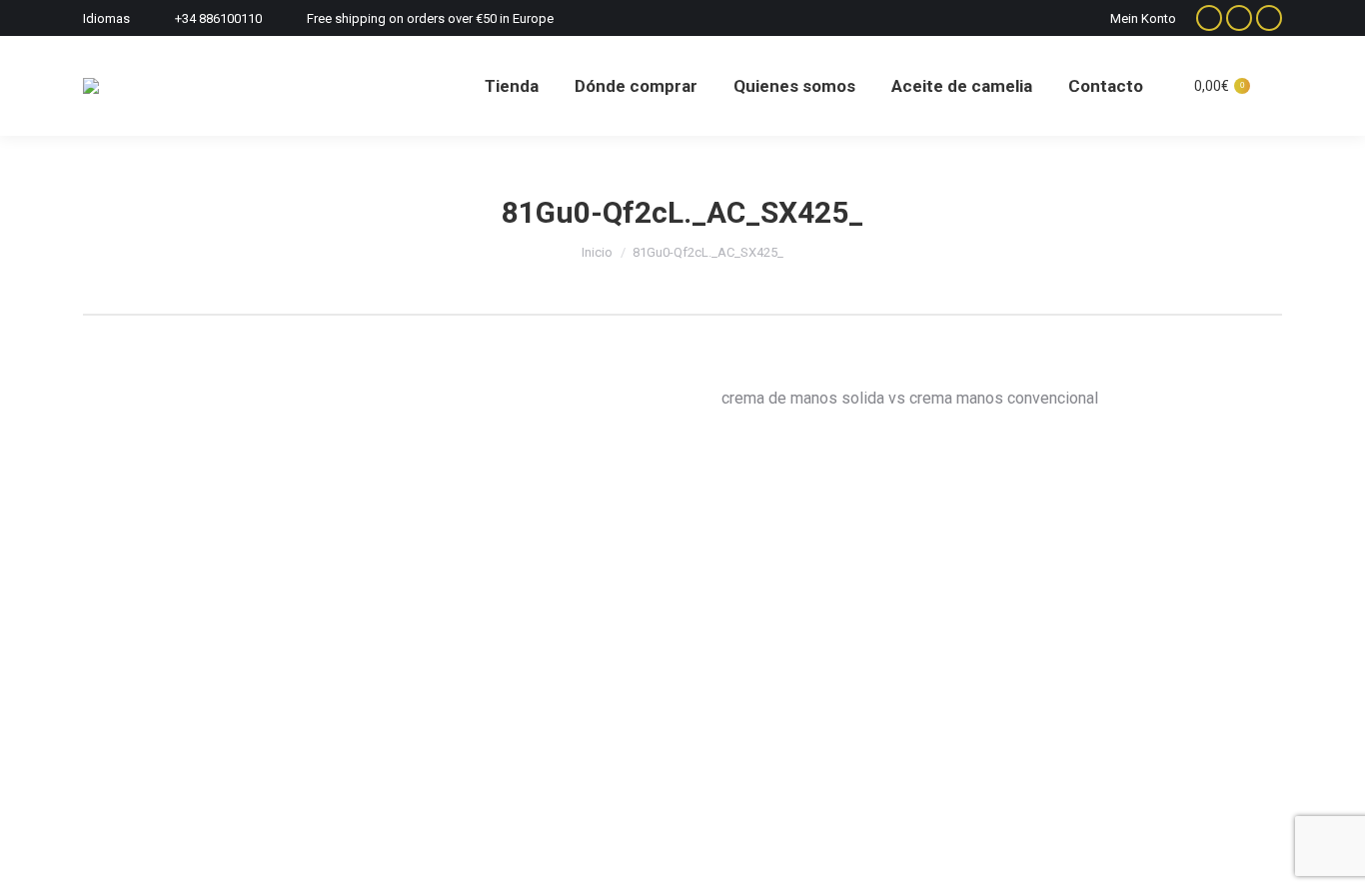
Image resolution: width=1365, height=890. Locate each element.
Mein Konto (1143, 18)
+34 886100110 (218, 18)
